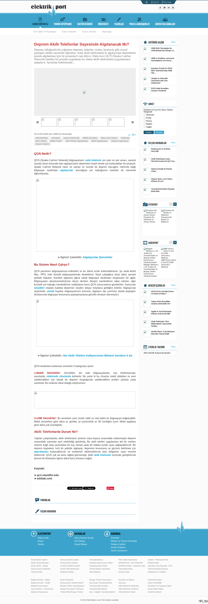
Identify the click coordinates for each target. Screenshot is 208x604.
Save (111, 488)
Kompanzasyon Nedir (98, 566)
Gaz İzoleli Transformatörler (100, 583)
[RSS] (173, 8)
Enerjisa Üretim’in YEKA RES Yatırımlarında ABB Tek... (161, 70)
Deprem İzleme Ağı (71, 138)
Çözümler (115, 538)
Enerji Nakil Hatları (155, 589)
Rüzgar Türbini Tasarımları (100, 580)
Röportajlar (107, 32)
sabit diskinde (92, 160)
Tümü (173, 42)
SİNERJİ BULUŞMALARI (165, 24)
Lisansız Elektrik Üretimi (70, 566)
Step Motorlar (94, 572)
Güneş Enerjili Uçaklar (69, 560)
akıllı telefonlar (102, 455)
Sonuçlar (159, 132)
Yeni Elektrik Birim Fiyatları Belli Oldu (163, 190)
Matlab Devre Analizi (39, 586)
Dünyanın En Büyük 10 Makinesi (166, 219)
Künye (40, 541)
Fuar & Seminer (89, 32)
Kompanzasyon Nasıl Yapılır (101, 563)
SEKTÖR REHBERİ (84, 24)
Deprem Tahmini (42, 144)
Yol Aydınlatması (96, 560)
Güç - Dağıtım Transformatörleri (102, 592)
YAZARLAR (119, 24)
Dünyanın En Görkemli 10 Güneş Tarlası (149, 219)
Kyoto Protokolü (66, 580)
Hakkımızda (43, 538)
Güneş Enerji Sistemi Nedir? (72, 583)
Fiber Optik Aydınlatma (128, 560)
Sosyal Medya (80, 544)
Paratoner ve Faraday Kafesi (159, 586)
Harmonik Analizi (155, 580)
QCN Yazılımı (41, 141)
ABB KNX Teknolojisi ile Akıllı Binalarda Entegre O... (163, 49)
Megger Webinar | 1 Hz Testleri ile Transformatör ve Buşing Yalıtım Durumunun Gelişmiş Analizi (151, 270)
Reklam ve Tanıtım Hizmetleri (124, 541)
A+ (134, 134)
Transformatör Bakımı (98, 589)
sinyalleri (39, 288)
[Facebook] (160, 8)
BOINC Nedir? (56, 141)
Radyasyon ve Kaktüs (157, 572)
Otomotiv (150, 115)
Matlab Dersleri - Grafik (40, 583)
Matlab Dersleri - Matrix (40, 580)
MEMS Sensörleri (90, 138)
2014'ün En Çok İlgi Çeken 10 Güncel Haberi (162, 292)
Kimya (149, 121)
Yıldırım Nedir (36, 572)
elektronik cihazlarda (59, 376)
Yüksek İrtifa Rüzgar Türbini (71, 592)
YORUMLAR (45, 500)
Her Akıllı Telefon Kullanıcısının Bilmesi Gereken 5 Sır (97, 355)
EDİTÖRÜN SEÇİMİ (156, 42)
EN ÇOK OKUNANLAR (157, 143)
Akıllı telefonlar (42, 138)
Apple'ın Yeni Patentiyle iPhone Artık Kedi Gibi (161, 312)
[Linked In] (169, 8)
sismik (50, 291)
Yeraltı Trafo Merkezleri (69, 569)
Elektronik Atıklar (67, 572)
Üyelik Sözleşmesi (119, 551)
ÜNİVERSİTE (103, 24)
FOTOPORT (153, 204)
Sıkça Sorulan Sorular (84, 538)
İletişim (41, 544)
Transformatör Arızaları (98, 586)
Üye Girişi (167, 2)
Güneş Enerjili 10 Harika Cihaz (161, 170)
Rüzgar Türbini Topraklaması (72, 586)
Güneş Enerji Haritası (69, 563)
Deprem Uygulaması (119, 141)
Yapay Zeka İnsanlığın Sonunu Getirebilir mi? (160, 302)
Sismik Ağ (125, 138)
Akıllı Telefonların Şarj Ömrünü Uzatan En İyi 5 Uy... (163, 160)
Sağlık (149, 127)
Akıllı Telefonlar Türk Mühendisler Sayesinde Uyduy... (161, 323)
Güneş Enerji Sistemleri (40, 569)
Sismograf (55, 138)
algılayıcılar (66, 170)
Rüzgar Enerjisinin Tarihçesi (71, 589)
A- (129, 135)
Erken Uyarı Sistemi (109, 138)
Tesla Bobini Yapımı (39, 560)
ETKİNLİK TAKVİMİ (156, 347)
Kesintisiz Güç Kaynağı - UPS (160, 566)
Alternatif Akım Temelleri (128, 589)
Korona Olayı (124, 572)
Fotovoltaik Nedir (126, 569)
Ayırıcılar (122, 583)
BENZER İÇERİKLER (156, 285)
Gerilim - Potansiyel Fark (158, 560)
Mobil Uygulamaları (100, 141)
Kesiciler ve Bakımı (126, 580)
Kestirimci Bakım (155, 592)
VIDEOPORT (153, 243)
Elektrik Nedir (153, 563)
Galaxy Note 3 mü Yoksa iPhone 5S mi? (161, 180)
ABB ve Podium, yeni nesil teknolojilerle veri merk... (162, 59)
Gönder (149, 132)
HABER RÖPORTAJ (40, 24)
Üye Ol (156, 2)
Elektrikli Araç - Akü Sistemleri (131, 563)
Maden (149, 124)
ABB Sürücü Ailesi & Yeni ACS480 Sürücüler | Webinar (168, 263)
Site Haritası (79, 541)
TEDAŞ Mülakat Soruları (158, 569)
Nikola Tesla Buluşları (40, 563)
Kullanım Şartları (118, 544)
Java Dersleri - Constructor (42, 589)
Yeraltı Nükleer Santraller (99, 569)
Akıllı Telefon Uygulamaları (77, 141)
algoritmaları (41, 451)
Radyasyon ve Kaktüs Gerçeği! (160, 150)
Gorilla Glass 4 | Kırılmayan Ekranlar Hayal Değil (163, 332)
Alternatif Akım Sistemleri (129, 586)
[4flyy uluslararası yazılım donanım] (203, 601)
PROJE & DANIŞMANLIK (139, 24)
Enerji (148, 118)
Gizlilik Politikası (118, 547)
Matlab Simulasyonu (39, 592)
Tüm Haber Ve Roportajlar (44, 32)
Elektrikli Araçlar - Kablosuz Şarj (132, 566)
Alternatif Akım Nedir (127, 592)
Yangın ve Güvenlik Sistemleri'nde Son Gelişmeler (159, 80)
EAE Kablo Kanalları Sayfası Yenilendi (160, 89)
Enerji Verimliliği (154, 583)
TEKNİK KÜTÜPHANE (63, 24)
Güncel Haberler (69, 32)
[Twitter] (165, 8)
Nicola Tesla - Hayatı (39, 566)
